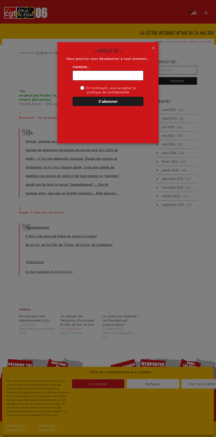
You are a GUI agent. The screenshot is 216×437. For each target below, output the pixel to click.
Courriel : (81, 67)
